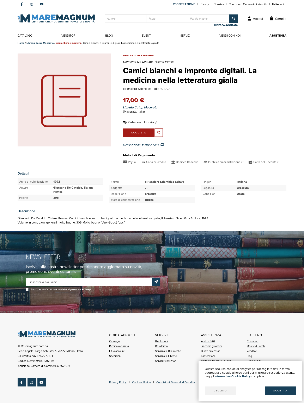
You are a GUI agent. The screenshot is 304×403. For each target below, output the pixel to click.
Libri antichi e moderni (68, 43)
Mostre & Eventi (256, 346)
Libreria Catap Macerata (40, 43)
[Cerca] (233, 18)
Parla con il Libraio (141, 122)
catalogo (25, 35)
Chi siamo (252, 341)
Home (21, 43)
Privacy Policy (118, 382)
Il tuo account (116, 351)
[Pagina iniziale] (56, 18)
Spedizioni (115, 356)
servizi (185, 35)
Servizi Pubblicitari (165, 361)
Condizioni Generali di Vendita (248, 4)
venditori (68, 35)
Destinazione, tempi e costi (141, 145)
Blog (249, 356)
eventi (146, 35)
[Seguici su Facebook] (22, 4)
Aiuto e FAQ (208, 341)
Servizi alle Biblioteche (168, 351)
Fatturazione (208, 356)
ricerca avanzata (226, 25)
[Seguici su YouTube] (41, 4)
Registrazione (184, 4)
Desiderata (161, 346)
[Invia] (156, 282)
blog (109, 35)
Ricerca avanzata (119, 346)
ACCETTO (280, 390)
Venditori (252, 351)
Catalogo (114, 341)
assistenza (277, 35)
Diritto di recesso (210, 351)
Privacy (204, 4)
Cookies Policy (141, 382)
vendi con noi (230, 35)
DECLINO (220, 390)
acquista (138, 132)
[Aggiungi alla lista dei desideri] (158, 132)
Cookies (219, 4)
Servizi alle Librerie (166, 356)
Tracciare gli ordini (211, 346)
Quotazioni (161, 341)
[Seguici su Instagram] (32, 4)
